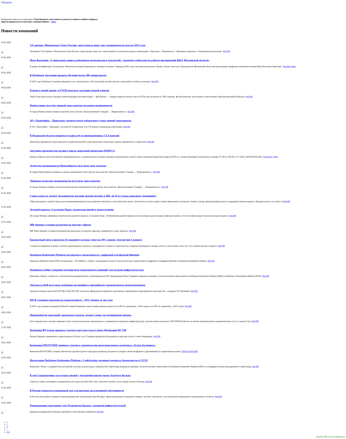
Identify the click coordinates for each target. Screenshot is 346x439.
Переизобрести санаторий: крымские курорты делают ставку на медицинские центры (80, 315)
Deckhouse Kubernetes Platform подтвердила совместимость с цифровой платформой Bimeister (84, 254)
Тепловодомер (289, 66)
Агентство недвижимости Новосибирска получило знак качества (68, 165)
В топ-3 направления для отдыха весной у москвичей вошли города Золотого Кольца (80, 375)
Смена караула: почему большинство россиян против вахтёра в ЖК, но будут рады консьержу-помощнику (93, 195)
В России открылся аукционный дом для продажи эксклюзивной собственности (77, 390)
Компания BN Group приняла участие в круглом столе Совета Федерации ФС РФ (78, 330)
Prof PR (226, 51)
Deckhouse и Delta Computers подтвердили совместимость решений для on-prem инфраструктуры (87, 269)
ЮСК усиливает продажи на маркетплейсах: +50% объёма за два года (71, 300)
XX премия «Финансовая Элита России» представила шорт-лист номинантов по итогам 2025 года (87, 45)
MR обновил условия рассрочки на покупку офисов (60, 224)
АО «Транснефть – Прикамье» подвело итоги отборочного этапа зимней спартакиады (80, 120)
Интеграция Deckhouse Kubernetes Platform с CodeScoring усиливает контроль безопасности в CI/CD (89, 360)
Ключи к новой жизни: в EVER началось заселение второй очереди (69, 90)
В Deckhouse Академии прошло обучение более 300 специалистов (68, 75)
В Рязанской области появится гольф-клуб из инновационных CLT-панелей (74, 135)
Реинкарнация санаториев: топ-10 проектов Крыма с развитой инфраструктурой (78, 405)
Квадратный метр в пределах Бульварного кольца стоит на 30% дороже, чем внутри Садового (86, 239)
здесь (53, 22)
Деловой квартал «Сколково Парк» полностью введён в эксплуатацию (72, 209)
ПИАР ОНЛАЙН (190, 351)
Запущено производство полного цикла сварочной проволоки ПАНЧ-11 (72, 150)
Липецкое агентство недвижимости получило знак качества (65, 180)
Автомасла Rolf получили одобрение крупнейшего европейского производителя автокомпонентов (87, 285)
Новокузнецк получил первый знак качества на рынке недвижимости (71, 105)
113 (8, 432)
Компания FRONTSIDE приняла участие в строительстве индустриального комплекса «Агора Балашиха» (93, 345)
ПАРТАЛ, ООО (270, 157)
